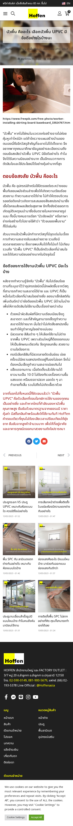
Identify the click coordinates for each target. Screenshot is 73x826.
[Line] (20, 697)
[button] (5, 13)
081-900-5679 (37, 680)
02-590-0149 (18, 680)
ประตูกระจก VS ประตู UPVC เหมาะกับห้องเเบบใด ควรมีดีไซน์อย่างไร (17, 506)
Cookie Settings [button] (16, 817)
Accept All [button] (36, 817)
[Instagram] (28, 697)
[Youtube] (35, 697)
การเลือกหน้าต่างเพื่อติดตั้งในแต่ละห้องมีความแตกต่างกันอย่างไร (54, 506)
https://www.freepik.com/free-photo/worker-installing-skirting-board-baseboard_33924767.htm (36, 121)
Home (9, 49)
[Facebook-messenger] (13, 697)
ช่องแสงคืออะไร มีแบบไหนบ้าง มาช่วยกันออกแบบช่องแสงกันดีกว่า (53, 563)
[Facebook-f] (6, 697)
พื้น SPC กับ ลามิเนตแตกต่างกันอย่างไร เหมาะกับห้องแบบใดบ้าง (18, 563)
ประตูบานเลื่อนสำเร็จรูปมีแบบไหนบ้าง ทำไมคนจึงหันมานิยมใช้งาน (19, 621)
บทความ (20, 49)
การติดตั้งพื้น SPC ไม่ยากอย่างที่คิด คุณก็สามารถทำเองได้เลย (53, 621)
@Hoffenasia (46, 685)
